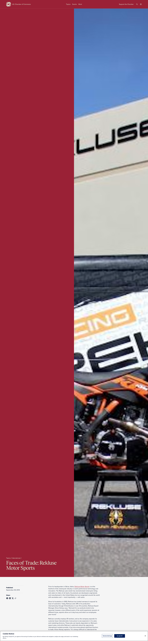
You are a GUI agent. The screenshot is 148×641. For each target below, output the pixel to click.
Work (80, 4)
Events (74, 4)
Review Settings (107, 636)
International (16, 558)
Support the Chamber (126, 4)
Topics (68, 4)
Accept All (119, 636)
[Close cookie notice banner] (145, 636)
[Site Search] (137, 4)
